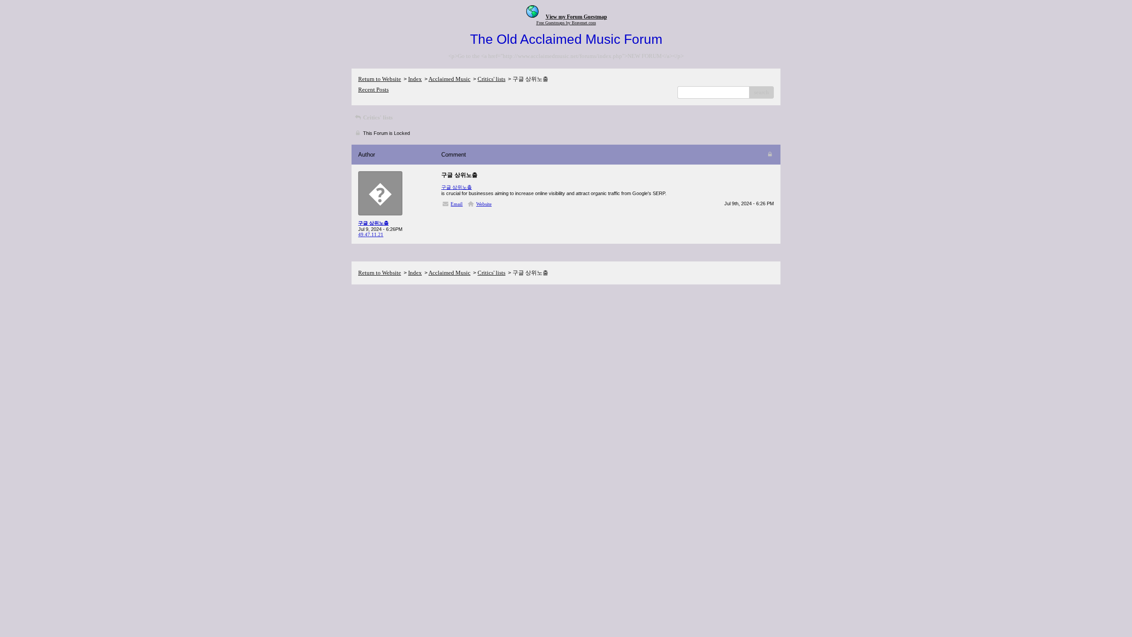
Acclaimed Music (449, 79)
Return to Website (379, 79)
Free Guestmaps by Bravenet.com (566, 22)
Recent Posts (373, 89)
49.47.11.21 (370, 234)
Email (457, 204)
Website (484, 204)
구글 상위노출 (456, 187)
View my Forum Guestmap (576, 17)
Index (415, 79)
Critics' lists (491, 79)
